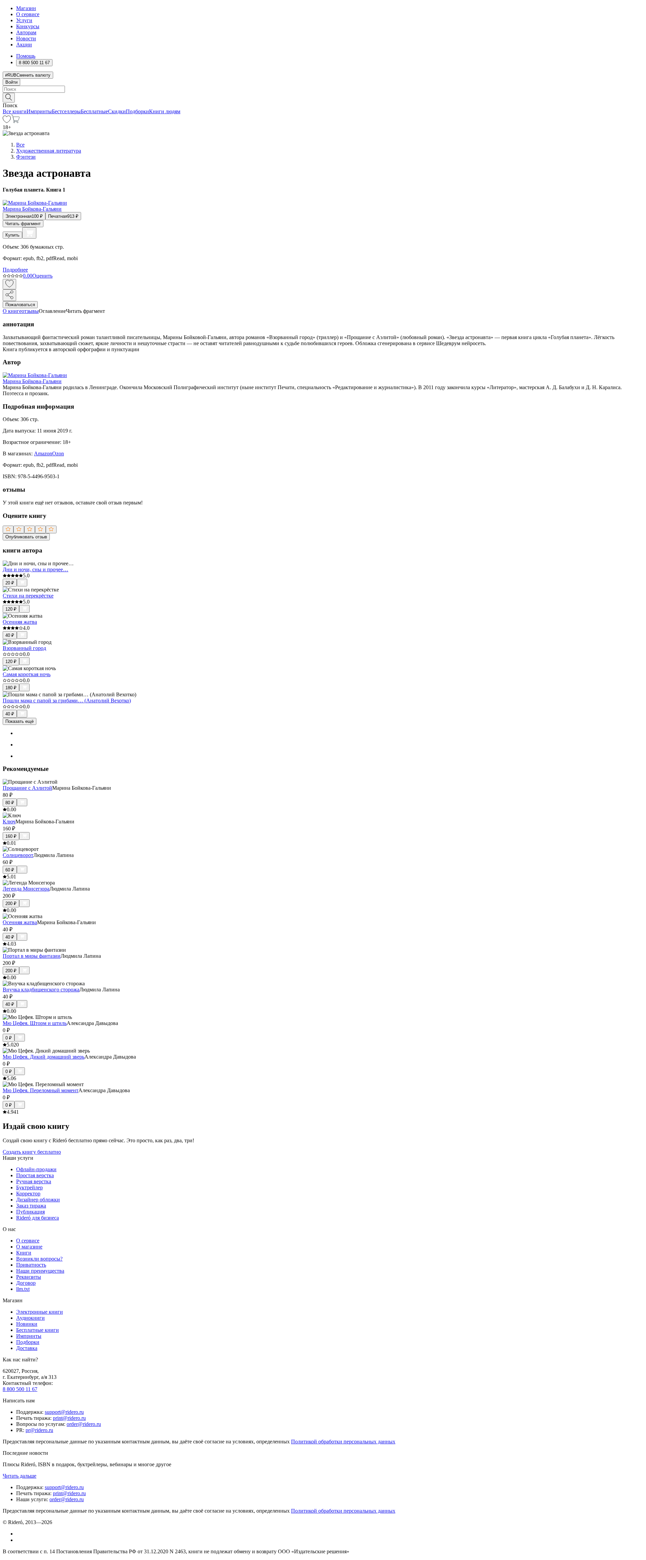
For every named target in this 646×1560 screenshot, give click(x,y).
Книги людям (164, 111)
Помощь (25, 56)
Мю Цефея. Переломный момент (40, 1090)
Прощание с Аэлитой (27, 788)
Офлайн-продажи (36, 1169)
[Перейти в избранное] (7, 121)
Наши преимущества (40, 1271)
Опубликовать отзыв (26, 536)
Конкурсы (27, 26)
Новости (26, 38)
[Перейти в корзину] (15, 121)
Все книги (15, 111)
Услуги (24, 20)
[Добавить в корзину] (29, 233)
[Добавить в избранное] (9, 284)
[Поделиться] (9, 295)
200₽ (10, 903)
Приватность (31, 1265)
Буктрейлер (29, 1187)
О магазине (29, 1246)
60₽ (9, 869)
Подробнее (15, 270)
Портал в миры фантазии (32, 956)
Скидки (117, 111)
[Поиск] (9, 97)
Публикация (30, 1212)
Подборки (137, 111)
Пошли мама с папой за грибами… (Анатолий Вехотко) (67, 700)
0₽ (8, 1037)
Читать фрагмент (23, 223)
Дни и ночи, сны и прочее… (35, 569)
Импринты (39, 111)
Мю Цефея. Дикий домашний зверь (43, 1057)
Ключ (9, 821)
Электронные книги (39, 1312)
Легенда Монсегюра (26, 889)
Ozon (58, 453)
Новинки (26, 1324)
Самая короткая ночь (26, 674)
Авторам (26, 32)
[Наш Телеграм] (19, 1540)
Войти (11, 82)
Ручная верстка (33, 1181)
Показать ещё (19, 721)
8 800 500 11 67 (20, 1389)
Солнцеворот (18, 855)
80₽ (9, 802)
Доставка (26, 1348)
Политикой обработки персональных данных (343, 1441)
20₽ (9, 582)
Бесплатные (94, 111)
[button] (323, 97)
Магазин (26, 8)
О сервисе (27, 14)
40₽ (9, 635)
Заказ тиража (31, 1205)
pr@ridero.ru (39, 1430)
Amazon (43, 453)
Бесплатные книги (37, 1330)
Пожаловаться (20, 304)
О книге (12, 311)
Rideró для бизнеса (37, 1218)
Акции (24, 44)
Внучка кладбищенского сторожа (41, 989)
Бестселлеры (66, 111)
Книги (23, 1253)
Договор (26, 1283)
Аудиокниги (30, 1318)
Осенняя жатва (20, 622)
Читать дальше (19, 1476)
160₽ (10, 836)
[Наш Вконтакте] (19, 1533)
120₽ (10, 609)
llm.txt (23, 1289)
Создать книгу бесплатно (32, 1152)
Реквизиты (28, 1277)
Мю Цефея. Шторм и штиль (35, 1023)
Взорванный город (24, 648)
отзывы (30, 311)
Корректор (28, 1193)
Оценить (42, 276)
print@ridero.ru (69, 1418)
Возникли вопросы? (39, 1259)
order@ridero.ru (84, 1424)
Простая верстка (35, 1175)
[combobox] (323, 89)
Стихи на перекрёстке (28, 596)
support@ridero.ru (64, 1412)
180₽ (10, 687)
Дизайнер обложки (38, 1199)
